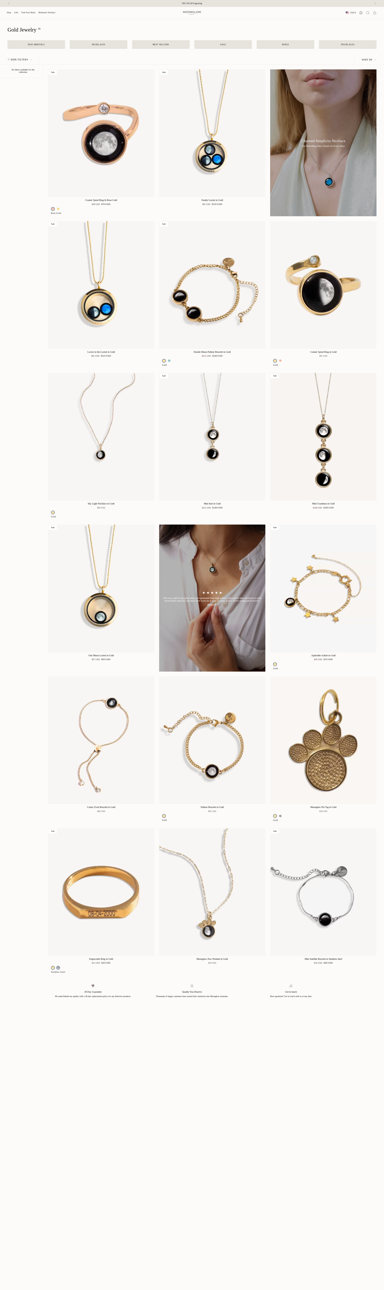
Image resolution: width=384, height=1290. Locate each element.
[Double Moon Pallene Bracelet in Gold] (212, 285)
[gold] (58, 209)
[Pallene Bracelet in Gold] (212, 740)
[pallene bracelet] (169, 361)
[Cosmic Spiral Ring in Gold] (323, 285)
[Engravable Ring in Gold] (101, 892)
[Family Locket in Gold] (212, 133)
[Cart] (374, 12)
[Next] (375, 3)
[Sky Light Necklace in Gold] (101, 437)
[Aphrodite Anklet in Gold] (323, 588)
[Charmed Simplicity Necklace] (323, 142)
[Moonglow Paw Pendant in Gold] (212, 892)
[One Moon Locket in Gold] (101, 588)
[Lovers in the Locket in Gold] (101, 285)
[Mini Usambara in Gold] (323, 437)
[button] (9, 12)
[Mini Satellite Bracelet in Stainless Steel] (323, 892)
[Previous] (9, 3)
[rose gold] (53, 209)
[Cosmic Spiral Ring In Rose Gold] (101, 133)
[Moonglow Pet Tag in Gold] (323, 740)
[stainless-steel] (280, 816)
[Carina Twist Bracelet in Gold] (101, 740)
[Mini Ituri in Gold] (212, 437)
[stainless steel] (58, 968)
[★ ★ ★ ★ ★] (212, 598)
